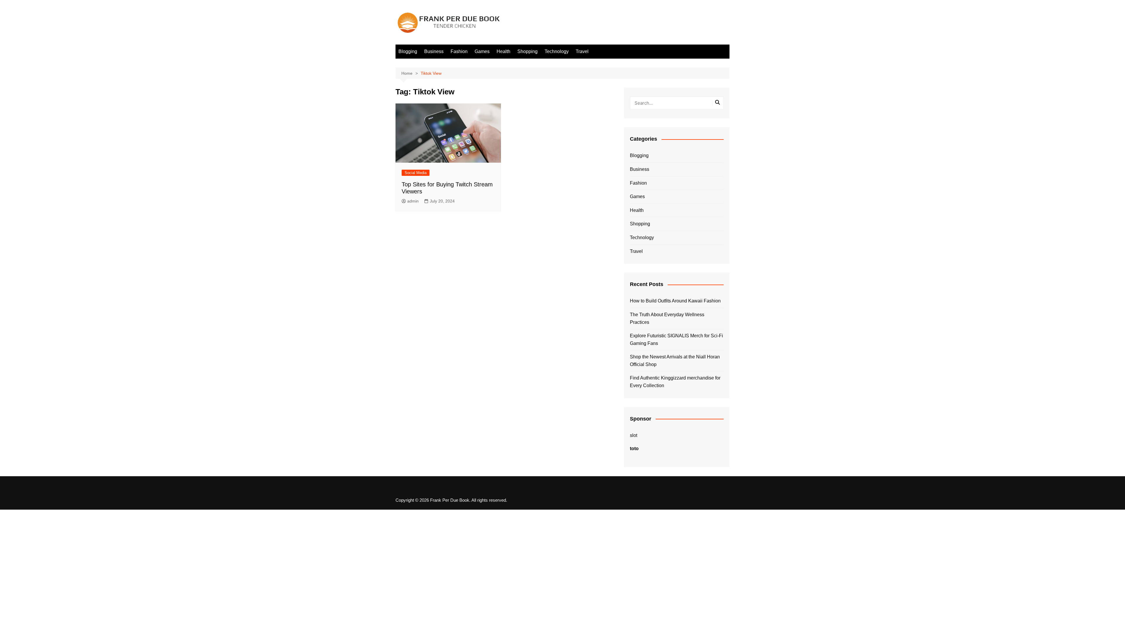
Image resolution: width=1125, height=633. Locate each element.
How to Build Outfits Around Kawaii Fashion (675, 300)
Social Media (416, 173)
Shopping (527, 51)
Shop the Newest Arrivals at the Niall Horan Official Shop (675, 360)
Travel (582, 51)
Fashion (459, 51)
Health (503, 51)
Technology (557, 51)
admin (413, 201)
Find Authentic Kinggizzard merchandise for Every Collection (675, 381)
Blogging (407, 51)
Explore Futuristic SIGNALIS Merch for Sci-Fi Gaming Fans (676, 339)
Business (434, 51)
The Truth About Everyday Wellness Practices (667, 318)
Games (482, 51)
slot (633, 435)
